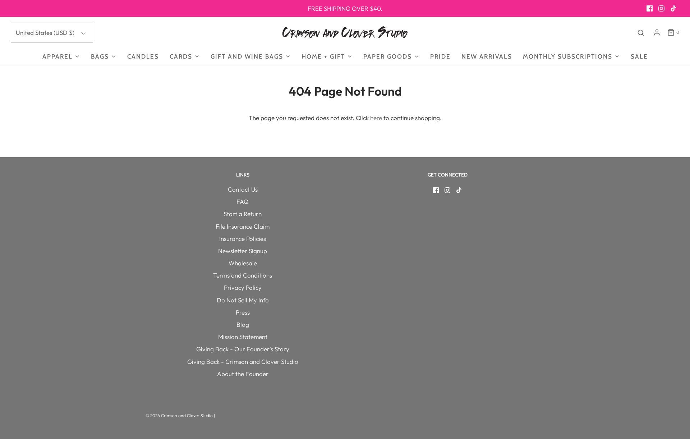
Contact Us (243, 189)
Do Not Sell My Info (243, 300)
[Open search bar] (640, 32)
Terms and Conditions (242, 275)
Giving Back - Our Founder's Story (242, 349)
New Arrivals (486, 56)
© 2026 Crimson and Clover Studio (180, 415)
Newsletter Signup (242, 251)
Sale (639, 56)
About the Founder (242, 374)
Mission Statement (242, 336)
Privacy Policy (243, 287)
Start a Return (243, 214)
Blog (242, 324)
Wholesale (243, 263)
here (376, 118)
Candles (143, 56)
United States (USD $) (46, 32)
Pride (440, 56)
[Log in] (657, 32)
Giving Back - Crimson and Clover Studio (242, 361)
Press (243, 312)
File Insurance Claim (243, 226)
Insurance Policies (242, 238)
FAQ (242, 201)
